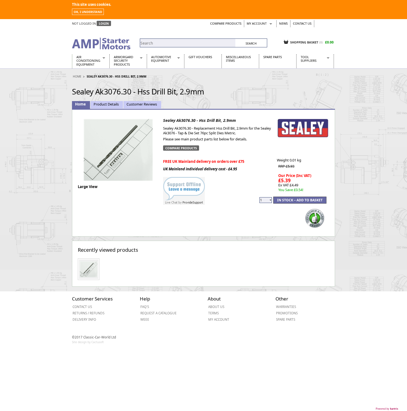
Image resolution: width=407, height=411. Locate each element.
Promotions (287, 313)
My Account (257, 23)
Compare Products (225, 23)
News (283, 23)
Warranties (286, 306)
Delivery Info (84, 319)
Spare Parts (272, 57)
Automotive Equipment (161, 59)
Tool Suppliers (308, 59)
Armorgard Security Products (123, 60)
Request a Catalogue (158, 313)
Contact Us (302, 23)
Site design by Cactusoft (88, 342)
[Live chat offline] (184, 188)
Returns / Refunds (88, 313)
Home (77, 76)
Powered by (387, 408)
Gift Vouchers (200, 57)
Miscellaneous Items (238, 59)
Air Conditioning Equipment (88, 60)
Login (104, 23)
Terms (213, 313)
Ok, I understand (88, 12)
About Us (216, 306)
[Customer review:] (314, 217)
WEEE (144, 319)
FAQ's (144, 306)
